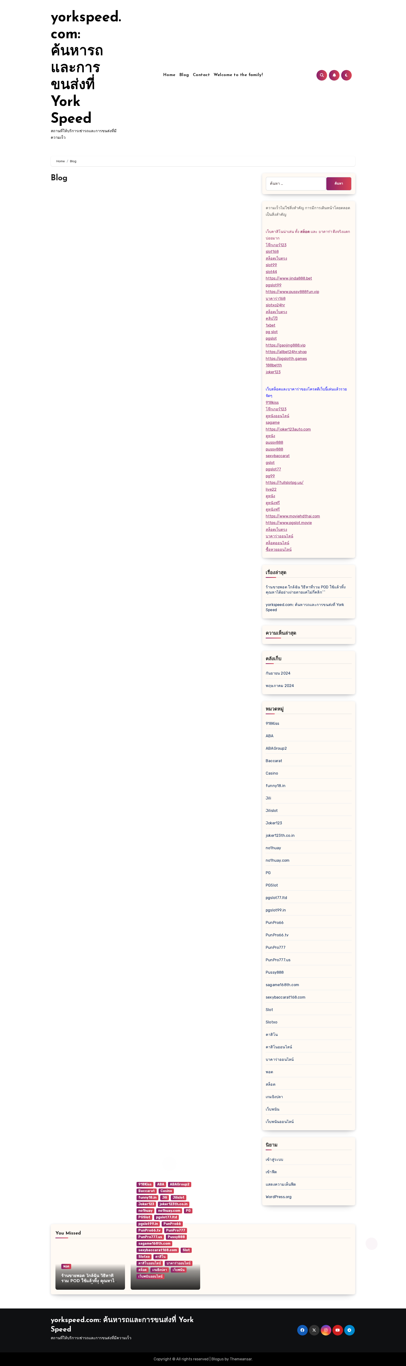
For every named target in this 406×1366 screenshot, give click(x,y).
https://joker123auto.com (288, 429)
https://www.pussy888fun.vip (292, 291)
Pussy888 (275, 972)
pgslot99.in (276, 910)
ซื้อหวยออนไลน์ (279, 549)
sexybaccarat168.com (285, 997)
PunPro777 (275, 947)
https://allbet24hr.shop (286, 352)
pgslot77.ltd (276, 897)
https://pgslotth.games (286, 358)
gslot (270, 462)
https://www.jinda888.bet (289, 278)
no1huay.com (277, 860)
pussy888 (274, 442)
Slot (269, 1009)
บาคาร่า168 (275, 298)
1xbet (270, 325)
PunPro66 (275, 922)
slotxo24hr (275, 305)
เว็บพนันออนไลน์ (280, 1121)
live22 (271, 489)
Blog (184, 75)
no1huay (273, 848)
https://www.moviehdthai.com (293, 516)
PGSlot (272, 885)
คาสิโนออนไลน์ (279, 1047)
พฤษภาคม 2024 (280, 685)
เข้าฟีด (271, 1172)
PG (268, 873)
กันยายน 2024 (278, 673)
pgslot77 (273, 469)
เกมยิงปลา (274, 1097)
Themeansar (241, 1359)
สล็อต (270, 1084)
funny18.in (275, 785)
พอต (269, 1072)
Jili (268, 798)
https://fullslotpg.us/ (285, 482)
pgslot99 (273, 285)
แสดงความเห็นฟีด (281, 1184)
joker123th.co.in (280, 835)
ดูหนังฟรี (273, 503)
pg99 (270, 476)
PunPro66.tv (277, 935)
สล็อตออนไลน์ (277, 543)
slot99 (271, 265)
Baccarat (274, 761)
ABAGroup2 (276, 748)
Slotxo (271, 1022)
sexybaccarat (278, 456)
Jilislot (272, 810)
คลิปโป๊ (271, 318)
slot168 (272, 251)
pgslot (271, 338)
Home (169, 75)
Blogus (217, 1359)
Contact (201, 75)
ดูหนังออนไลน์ (277, 416)
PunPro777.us (278, 960)
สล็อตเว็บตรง (276, 258)
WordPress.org (279, 1197)
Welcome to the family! (238, 75)
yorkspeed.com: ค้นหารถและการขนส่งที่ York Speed (86, 68)
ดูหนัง (270, 436)
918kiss (272, 402)
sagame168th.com (282, 985)
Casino (272, 773)
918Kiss (272, 723)
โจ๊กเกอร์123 (276, 245)
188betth (274, 365)
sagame (273, 422)
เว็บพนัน (272, 1109)
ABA (270, 736)
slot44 (271, 272)
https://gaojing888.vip (285, 345)
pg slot (272, 332)
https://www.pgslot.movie (289, 523)
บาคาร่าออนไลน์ (279, 536)
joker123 (273, 372)
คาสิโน (272, 1034)
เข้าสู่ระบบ (274, 1159)
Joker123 (274, 823)
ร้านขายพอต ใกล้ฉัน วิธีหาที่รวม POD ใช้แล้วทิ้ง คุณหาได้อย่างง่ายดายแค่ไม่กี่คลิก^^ (89, 1281)
